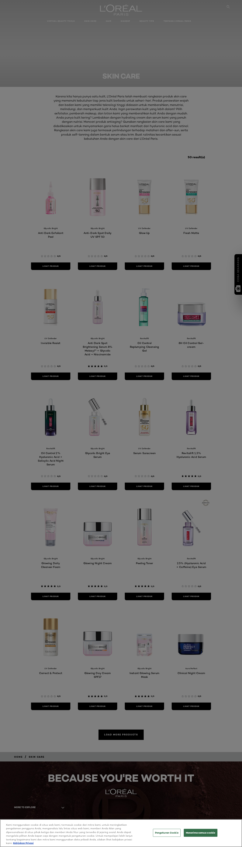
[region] (121, 833)
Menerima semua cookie (200, 832)
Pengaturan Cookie (166, 832)
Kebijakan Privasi (23, 843)
